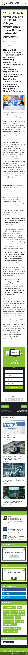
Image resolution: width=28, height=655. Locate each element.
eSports (18, 618)
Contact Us (23, 651)
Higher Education (14, 45)
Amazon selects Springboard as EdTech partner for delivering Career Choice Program (14, 480)
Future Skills (19, 621)
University (14, 631)
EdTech (21, 611)
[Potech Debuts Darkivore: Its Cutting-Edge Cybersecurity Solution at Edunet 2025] (5, 529)
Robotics (17, 628)
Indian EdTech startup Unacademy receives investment (13, 436)
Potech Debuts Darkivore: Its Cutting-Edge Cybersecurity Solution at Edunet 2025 (15, 529)
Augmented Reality (9, 607)
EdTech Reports (8, 618)
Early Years (13, 611)
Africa (6, 45)
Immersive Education (10, 625)
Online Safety (8, 628)
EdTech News (20, 614)
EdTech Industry (9, 614)
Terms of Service (14, 651)
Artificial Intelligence (18, 539)
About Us (22, 650)
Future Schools (8, 621)
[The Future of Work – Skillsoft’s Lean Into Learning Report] (14, 492)
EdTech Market (16, 532)
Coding (6, 611)
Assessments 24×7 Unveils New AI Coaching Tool (16, 537)
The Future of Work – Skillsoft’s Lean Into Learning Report (12, 501)
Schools (6, 631)
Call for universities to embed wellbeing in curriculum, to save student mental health (12, 458)
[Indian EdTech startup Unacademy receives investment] (14, 427)
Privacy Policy (5, 651)
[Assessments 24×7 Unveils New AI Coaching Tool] (5, 537)
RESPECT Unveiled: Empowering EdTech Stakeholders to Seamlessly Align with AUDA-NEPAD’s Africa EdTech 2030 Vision (16, 519)
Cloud (19, 607)
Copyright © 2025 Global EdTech (10, 650)
